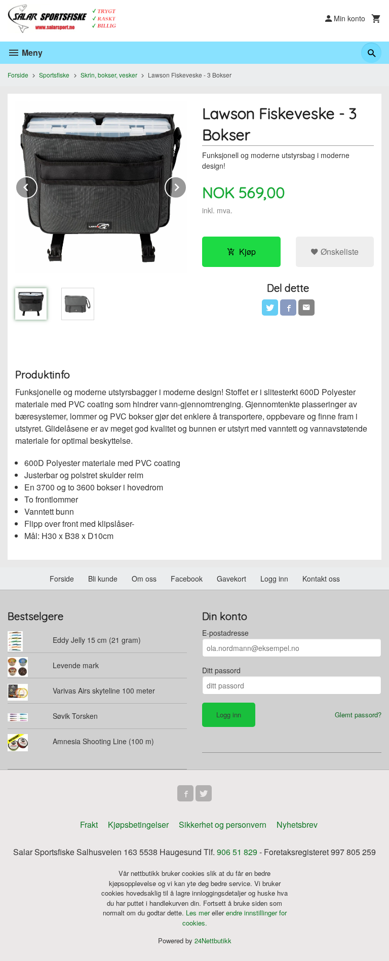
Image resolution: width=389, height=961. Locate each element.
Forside (18, 74)
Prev (36, 186)
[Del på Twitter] (270, 307)
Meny (31, 52)
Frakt (89, 824)
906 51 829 (237, 852)
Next (186, 186)
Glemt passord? (358, 714)
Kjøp (247, 251)
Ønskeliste (339, 251)
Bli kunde (103, 578)
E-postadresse (225, 633)
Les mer (199, 912)
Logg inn (274, 578)
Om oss (144, 578)
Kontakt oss (321, 578)
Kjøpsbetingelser (138, 824)
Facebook (187, 578)
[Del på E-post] (306, 307)
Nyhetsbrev (297, 824)
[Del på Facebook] (288, 307)
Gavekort (231, 578)
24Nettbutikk (212, 940)
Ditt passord (221, 670)
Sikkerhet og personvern (222, 824)
